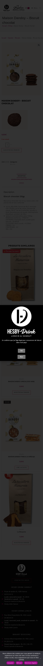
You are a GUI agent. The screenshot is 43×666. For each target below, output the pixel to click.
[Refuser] (40, 658)
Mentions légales (31, 663)
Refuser (19, 663)
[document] (21, 333)
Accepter (10, 663)
